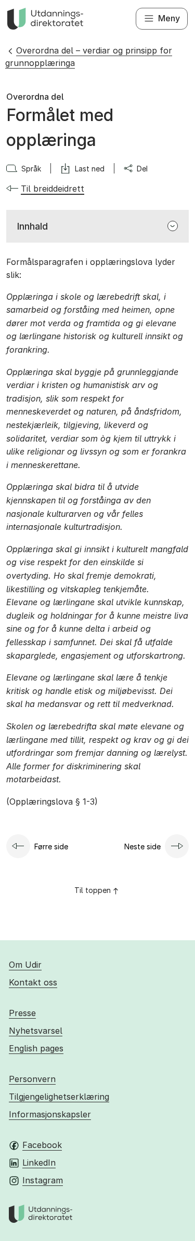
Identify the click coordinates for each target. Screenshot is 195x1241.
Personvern (32, 1079)
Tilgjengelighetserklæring (59, 1096)
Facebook (42, 1145)
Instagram (42, 1180)
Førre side (51, 846)
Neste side (142, 846)
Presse (22, 1013)
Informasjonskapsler (50, 1114)
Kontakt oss (33, 982)
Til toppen (92, 890)
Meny (169, 18)
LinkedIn (39, 1162)
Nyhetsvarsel (35, 1030)
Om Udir (25, 964)
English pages (36, 1048)
